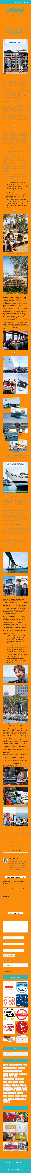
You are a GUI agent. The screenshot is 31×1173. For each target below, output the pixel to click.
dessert (5, 1076)
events (16, 1081)
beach (25, 1065)
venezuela (6, 1101)
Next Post (24, 906)
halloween (16, 1084)
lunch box (17, 1087)
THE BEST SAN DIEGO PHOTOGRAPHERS (20, 971)
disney (11, 1076)
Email (4, 941)
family (21, 1081)
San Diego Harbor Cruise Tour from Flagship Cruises (14, 103)
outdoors (11, 1090)
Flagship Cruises (7, 327)
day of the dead (13, 1073)
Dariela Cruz (16, 850)
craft (14, 1070)
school (18, 1095)
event (10, 1081)
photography (20, 25)
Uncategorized (22, 27)
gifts (9, 1084)
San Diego (7, 27)
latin (4, 1087)
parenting (19, 1090)
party (4, 1093)
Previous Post (8, 906)
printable (20, 1093)
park (25, 1090)
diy (15, 1076)
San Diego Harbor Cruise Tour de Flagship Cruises (15, 526)
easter (5, 1081)
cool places (10, 25)
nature (5, 1090)
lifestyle (10, 1087)
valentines (22, 1098)
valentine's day (13, 1098)
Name (5, 935)
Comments (15, 842)
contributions (7, 1070)
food (4, 1084)
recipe (5, 1095)
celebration (13, 1068)
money (24, 1087)
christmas (21, 1068)
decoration (23, 1073)
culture (5, 1073)
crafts (20, 1070)
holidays (23, 1084)
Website (5, 948)
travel (13, 27)
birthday (5, 1068)
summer (24, 1095)
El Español (6, 896)
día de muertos (19, 1079)
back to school (17, 1065)
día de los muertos (8, 1079)
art (10, 1065)
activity (5, 1065)
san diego (11, 1095)
